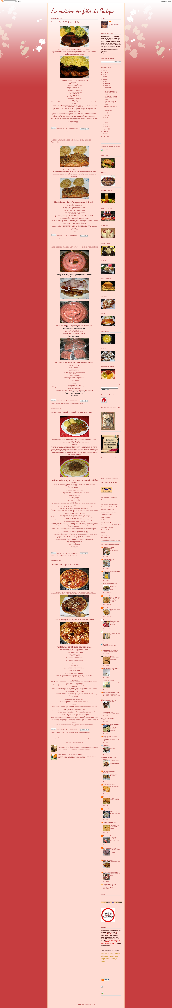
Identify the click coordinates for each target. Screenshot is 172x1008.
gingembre (68, 131)
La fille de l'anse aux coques (111, 595)
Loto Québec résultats (107, 527)
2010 (104, 81)
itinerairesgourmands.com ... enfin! (111, 695)
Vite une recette (105, 535)
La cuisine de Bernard (109, 718)
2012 (104, 77)
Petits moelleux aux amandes (110, 651)
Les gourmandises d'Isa (109, 700)
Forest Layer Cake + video (109, 645)
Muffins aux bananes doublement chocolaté (115, 851)
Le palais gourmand (108, 656)
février (106, 126)
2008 (104, 134)
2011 (104, 79)
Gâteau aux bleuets (115, 561)
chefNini (105, 644)
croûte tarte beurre (60, 732)
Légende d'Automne (108, 559)
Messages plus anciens (90, 738)
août (106, 113)
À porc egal (106, 745)
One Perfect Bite (107, 836)
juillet (106, 115)
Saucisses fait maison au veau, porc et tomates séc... (110, 98)
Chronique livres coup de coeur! (111, 713)
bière (57, 555)
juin (106, 117)
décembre (107, 83)
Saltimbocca (106, 719)
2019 (104, 70)
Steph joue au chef (108, 860)
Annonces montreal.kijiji (107, 509)
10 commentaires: (73, 729)
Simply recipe (85, 442)
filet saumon (63, 238)
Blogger (93, 1004)
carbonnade (68, 555)
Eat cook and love (108, 712)
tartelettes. (87, 732)
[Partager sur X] (85, 129)
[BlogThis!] (83, 129)
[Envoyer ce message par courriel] (81, 129)
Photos (103, 500)
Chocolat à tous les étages (110, 650)
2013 (104, 74)
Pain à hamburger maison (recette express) (114, 827)
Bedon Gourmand (108, 608)
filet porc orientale (60, 131)
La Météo (103, 519)
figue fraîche (69, 732)
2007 (104, 136)
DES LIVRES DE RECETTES (109, 482)
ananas (57, 238)
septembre (107, 110)
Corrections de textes (106, 514)
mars (106, 124)
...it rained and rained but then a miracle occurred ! (114, 839)
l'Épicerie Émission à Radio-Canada (110, 540)
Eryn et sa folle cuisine (109, 884)
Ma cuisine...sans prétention (111, 724)
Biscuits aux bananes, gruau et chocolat (68, 746)
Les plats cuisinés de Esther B (111, 571)
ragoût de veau (76, 555)
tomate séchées (79, 403)
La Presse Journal (106, 522)
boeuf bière (62, 555)
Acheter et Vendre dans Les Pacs (110, 507)
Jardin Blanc (113, 670)
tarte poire (81, 732)
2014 (104, 72)
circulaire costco (105, 537)
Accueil (74, 738)
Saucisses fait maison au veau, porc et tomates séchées (74, 247)
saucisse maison (69, 403)
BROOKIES (113, 701)
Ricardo (103, 532)
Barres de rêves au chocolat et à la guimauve (70, 754)
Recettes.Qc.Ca (105, 530)
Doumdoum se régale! (109, 784)
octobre (107, 85)
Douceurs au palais (108, 620)
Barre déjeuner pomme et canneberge (113, 775)
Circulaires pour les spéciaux (108, 512)
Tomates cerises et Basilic (110, 848)
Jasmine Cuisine (107, 632)
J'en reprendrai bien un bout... (111, 668)
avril (106, 122)
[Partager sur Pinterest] (88, 129)
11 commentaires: (73, 128)
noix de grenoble (71, 238)
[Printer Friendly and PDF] (53, 128)
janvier (106, 129)
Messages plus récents (58, 738)
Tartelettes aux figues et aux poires (66, 564)
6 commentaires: (73, 235)
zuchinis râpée (82, 131)
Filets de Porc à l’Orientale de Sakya (67, 22)
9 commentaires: (73, 400)
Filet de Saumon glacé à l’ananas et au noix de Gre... (110, 93)
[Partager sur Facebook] (86, 129)
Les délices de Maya (108, 680)
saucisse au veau (60, 403)
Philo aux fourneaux (108, 547)
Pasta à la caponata (115, 861)
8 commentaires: (73, 553)
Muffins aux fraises (114, 786)
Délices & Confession (109, 796)
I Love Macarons (105, 517)
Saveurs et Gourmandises (110, 583)
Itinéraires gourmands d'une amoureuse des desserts (111, 693)
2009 (104, 131)
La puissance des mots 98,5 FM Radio (111, 525)
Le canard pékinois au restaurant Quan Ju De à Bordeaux (114, 762)
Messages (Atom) (78, 742)
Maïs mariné (113, 573)
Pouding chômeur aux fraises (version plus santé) (115, 623)
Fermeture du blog (114, 682)
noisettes (75, 732)
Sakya (112, 21)
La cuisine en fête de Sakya (82, 11)
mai (106, 119)
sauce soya (75, 131)
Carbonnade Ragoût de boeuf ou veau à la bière (71, 412)
